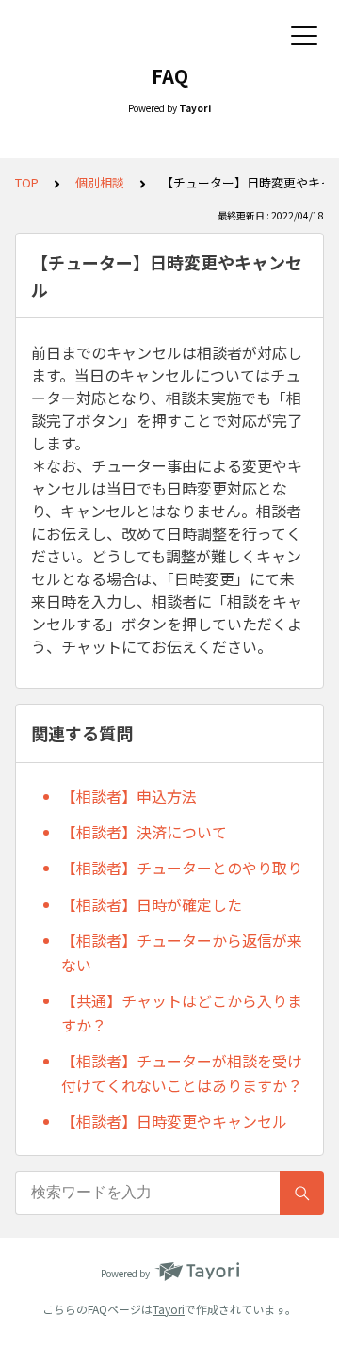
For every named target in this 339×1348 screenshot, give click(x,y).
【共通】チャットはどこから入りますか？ (181, 1012)
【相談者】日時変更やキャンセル (174, 1121)
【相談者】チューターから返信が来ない (181, 952)
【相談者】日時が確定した (151, 904)
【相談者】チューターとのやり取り (181, 867)
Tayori (169, 1309)
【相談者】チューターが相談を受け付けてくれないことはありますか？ (181, 1072)
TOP (27, 182)
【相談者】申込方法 (129, 796)
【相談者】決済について (144, 831)
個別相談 (99, 182)
